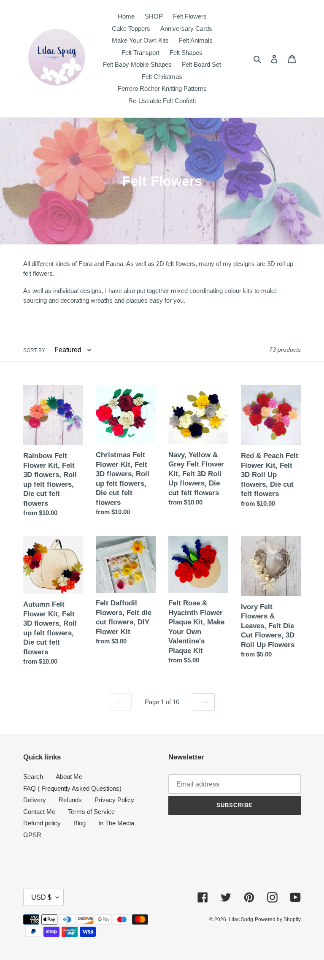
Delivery (34, 799)
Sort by (34, 350)
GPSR (32, 834)
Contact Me (39, 811)
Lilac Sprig (241, 919)
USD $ (41, 897)
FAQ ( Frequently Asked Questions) (72, 788)
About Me (69, 776)
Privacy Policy (114, 799)
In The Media (116, 823)
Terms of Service (91, 811)
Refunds (70, 799)
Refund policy (42, 823)
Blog (79, 823)
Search (33, 776)
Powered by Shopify (278, 919)
